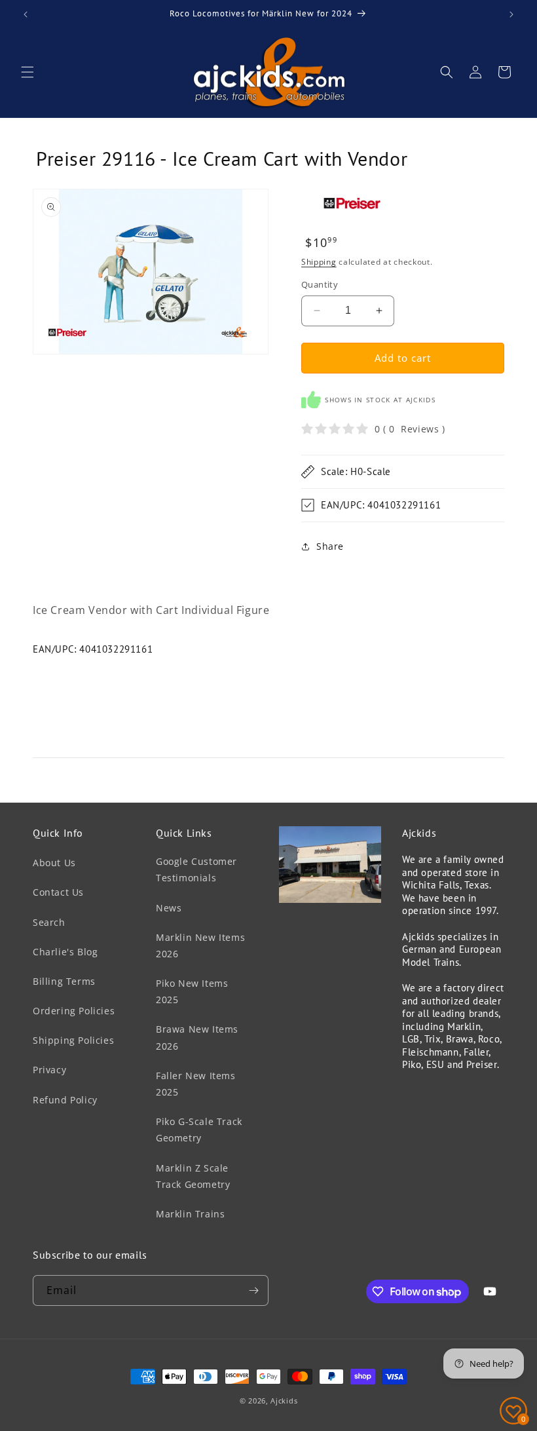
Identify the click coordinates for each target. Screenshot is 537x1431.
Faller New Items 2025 (196, 1083)
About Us (54, 862)
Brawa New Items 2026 (197, 1037)
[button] (27, 72)
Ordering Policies (74, 1010)
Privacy (49, 1069)
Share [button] (330, 546)
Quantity (319, 284)
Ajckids (283, 1400)
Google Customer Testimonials (196, 869)
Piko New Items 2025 (192, 991)
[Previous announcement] (25, 14)
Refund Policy (65, 1100)
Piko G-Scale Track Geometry (199, 1129)
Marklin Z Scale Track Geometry (193, 1176)
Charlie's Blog (65, 951)
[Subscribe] (253, 1290)
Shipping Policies (73, 1040)
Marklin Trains (190, 1214)
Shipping (319, 261)
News (168, 908)
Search (49, 922)
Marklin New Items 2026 (200, 945)
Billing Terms (64, 981)
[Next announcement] (511, 14)
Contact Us (58, 892)
